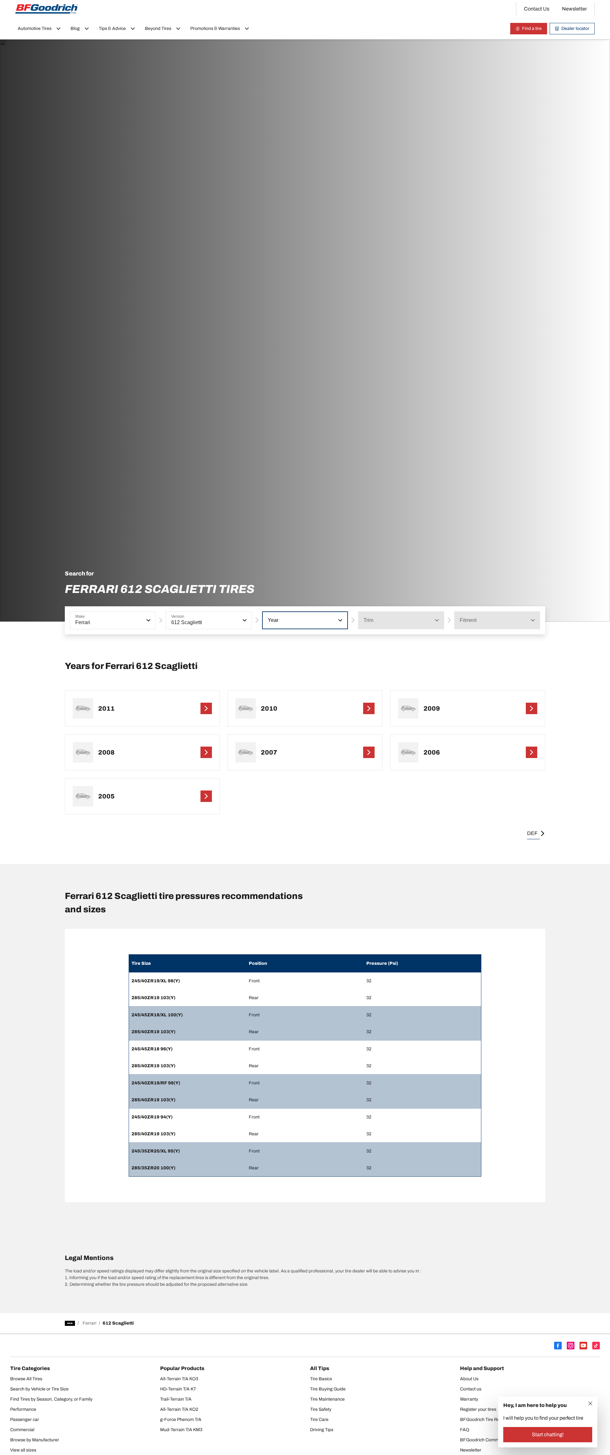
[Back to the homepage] (46, 9)
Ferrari (89, 1323)
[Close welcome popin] (590, 1403)
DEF (532, 833)
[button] (147, 620)
